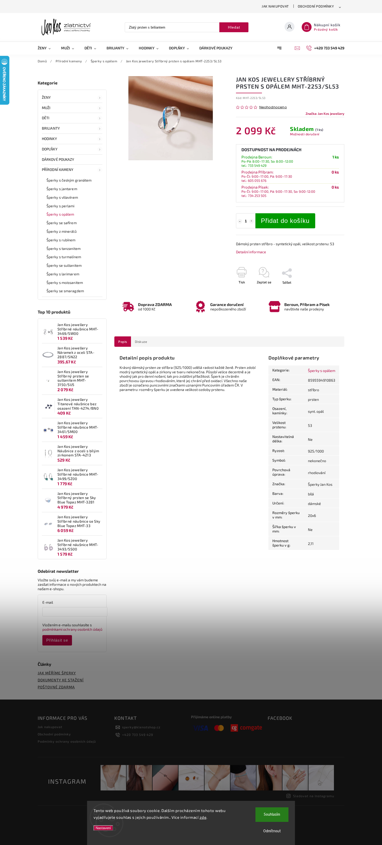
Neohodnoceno (273, 107)
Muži (46, 107)
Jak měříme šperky (57, 673)
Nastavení (103, 828)
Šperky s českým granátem (69, 180)
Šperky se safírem (62, 223)
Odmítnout (272, 831)
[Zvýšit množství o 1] (251, 221)
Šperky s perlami (61, 206)
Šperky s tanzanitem (64, 248)
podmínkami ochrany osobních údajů (72, 629)
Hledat (234, 27)
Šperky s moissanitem (65, 282)
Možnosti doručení (304, 134)
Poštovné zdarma (56, 687)
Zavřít (328, 291)
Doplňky (49, 149)
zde (203, 817)
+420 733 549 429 (137, 735)
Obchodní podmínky (316, 6)
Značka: (325, 113)
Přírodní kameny (58, 169)
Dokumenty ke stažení (61, 680)
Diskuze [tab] (141, 342)
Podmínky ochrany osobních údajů (67, 741)
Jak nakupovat (275, 6)
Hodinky (49, 138)
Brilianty (51, 128)
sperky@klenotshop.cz (141, 727)
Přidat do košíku (285, 220)
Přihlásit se (57, 640)
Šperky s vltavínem (62, 197)
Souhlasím (272, 814)
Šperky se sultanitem (64, 265)
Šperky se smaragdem (65, 291)
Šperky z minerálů (62, 231)
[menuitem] (47, 48)
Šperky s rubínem (61, 240)
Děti (45, 118)
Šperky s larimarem (63, 274)
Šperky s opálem (60, 214)
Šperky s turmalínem (64, 257)
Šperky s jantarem (62, 189)
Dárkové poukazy (58, 159)
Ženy (46, 97)
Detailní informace (251, 252)
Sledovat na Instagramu (313, 796)
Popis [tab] (122, 342)
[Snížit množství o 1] (240, 221)
